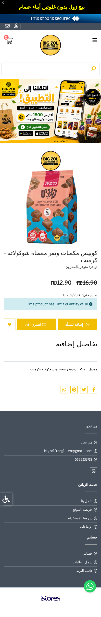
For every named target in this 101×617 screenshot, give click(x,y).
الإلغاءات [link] (86, 526)
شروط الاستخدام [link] (80, 518)
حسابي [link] (87, 553)
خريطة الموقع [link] (82, 509)
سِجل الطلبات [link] (82, 562)
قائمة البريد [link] (84, 570)
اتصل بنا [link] (86, 501)
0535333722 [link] (83, 459)
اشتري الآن (33, 324)
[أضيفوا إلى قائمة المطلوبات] (9, 324)
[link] (90, 586)
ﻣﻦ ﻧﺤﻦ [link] (86, 442)
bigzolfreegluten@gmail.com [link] (68, 451)
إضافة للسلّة (74, 324)
